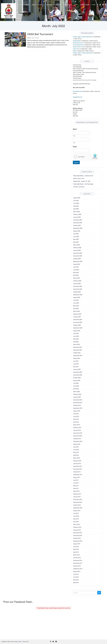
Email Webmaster (78, 91)
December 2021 (77, 347)
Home (27, 5)
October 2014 (77, 566)
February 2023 (77, 314)
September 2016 (77, 508)
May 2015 (76, 549)
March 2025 (76, 245)
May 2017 (76, 485)
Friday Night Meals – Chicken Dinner (83, 175)
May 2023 (76, 306)
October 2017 (77, 472)
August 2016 (76, 510)
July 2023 (75, 300)
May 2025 (76, 239)
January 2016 (77, 530)
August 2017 (76, 477)
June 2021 (76, 364)
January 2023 (77, 317)
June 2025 (76, 236)
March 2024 (76, 278)
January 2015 (77, 557)
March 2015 (76, 555)
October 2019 (77, 405)
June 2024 (76, 270)
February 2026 (77, 214)
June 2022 (76, 336)
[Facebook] (98, 4)
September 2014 (77, 569)
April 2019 (76, 422)
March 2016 (76, 524)
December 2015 (77, 533)
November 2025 (77, 222)
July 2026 (75, 200)
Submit (76, 162)
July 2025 (75, 234)
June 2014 (76, 577)
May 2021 (76, 366)
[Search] (99, 592)
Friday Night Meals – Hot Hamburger (83, 184)
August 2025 (76, 231)
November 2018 (77, 436)
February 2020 (77, 394)
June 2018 (76, 449)
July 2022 (75, 333)
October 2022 (77, 325)
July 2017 (75, 480)
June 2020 (76, 386)
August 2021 (76, 358)
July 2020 (75, 383)
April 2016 (76, 521)
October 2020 (77, 377)
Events (41, 5)
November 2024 (77, 256)
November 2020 (77, 375)
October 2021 (77, 353)
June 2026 (76, 203)
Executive (49, 5)
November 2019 (77, 402)
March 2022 (76, 344)
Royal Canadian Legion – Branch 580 (19, 641)
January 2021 (77, 369)
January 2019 (77, 430)
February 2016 (77, 527)
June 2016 (76, 516)
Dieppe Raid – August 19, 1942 (81, 181)
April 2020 (76, 389)
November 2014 (77, 563)
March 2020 (76, 391)
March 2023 (76, 311)
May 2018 (76, 452)
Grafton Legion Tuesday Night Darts (82, 36)
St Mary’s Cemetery (78, 187)
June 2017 (76, 483)
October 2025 (77, 225)
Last (74, 142)
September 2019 (77, 408)
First (74, 136)
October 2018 (77, 438)
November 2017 (77, 469)
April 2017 (76, 488)
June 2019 (76, 416)
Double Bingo (76, 41)
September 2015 (77, 541)
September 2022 (77, 328)
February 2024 (77, 281)
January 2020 (77, 397)
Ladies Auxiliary (84, 5)
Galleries (58, 5)
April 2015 (76, 552)
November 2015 (77, 535)
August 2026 (76, 198)
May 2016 (76, 519)
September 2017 (77, 474)
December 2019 (77, 400)
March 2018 (76, 458)
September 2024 (77, 261)
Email (75, 146)
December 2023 (77, 286)
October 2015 (77, 538)
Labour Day (76, 49)
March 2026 (76, 211)
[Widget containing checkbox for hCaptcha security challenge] (85, 157)
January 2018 (77, 463)
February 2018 (77, 461)
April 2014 (76, 582)
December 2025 (77, 220)
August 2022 (76, 330)
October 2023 (77, 292)
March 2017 (76, 491)
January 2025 (77, 250)
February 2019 (77, 427)
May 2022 (76, 339)
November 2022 (77, 322)
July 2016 (75, 513)
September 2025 (77, 228)
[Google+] (103, 4)
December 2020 (77, 372)
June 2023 (76, 303)
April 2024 (76, 275)
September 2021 (77, 355)
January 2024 (77, 283)
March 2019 (76, 425)
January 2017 (77, 497)
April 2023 (76, 308)
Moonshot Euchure (78, 43)
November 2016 (77, 502)
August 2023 (76, 297)
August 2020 (76, 380)
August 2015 (76, 544)
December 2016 (77, 499)
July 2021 (75, 361)
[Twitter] (100, 4)
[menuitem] (27, 4)
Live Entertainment (78, 45)
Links (93, 5)
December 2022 (77, 319)
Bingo (74, 51)
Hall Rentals (68, 5)
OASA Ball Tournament (40, 34)
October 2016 (77, 505)
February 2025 (77, 247)
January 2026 (77, 217)
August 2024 (76, 264)
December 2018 (77, 433)
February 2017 (77, 494)
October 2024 (77, 258)
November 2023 (77, 289)
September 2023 (77, 294)
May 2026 (76, 206)
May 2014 (76, 580)
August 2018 (76, 444)
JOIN (75, 5)
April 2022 (76, 342)
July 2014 (75, 574)
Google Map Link (77, 97)
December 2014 (77, 560)
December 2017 (77, 466)
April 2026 (76, 209)
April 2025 (76, 242)
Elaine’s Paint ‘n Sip (78, 178)
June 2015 (76, 546)
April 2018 (76, 455)
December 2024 (77, 253)
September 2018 (77, 441)
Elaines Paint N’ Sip (78, 47)
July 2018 (75, 447)
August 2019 (76, 411)
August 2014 (76, 571)
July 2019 (75, 413)
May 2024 (76, 272)
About (34, 5)
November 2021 (77, 350)
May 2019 (76, 419)
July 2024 (75, 267)
